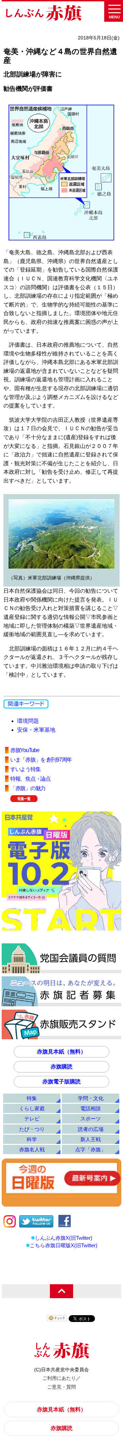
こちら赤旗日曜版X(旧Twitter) (63, 1245)
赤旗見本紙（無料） (61, 1052)
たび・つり (32, 1129)
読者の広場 (91, 1129)
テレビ (32, 1118)
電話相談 (90, 1108)
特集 (32, 1098)
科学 (32, 1139)
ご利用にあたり (59, 1378)
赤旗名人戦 (32, 1149)
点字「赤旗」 (90, 1149)
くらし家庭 (32, 1108)
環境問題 (28, 721)
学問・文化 (91, 1098)
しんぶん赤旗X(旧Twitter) (63, 1238)
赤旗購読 (61, 1066)
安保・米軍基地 (36, 730)
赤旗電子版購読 (61, 1081)
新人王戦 (90, 1139)
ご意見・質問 (61, 1387)
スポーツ (90, 1118)
